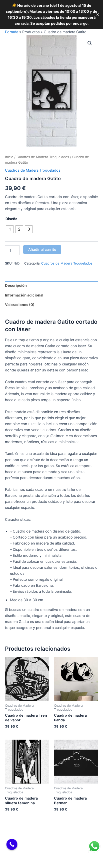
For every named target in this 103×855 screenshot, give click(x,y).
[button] (89, 43)
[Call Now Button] (12, 844)
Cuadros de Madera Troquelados (42, 157)
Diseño (12, 219)
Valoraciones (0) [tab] (19, 304)
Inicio (9, 157)
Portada (11, 32)
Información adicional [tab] (24, 295)
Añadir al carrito (42, 249)
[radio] (10, 229)
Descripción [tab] (16, 285)
